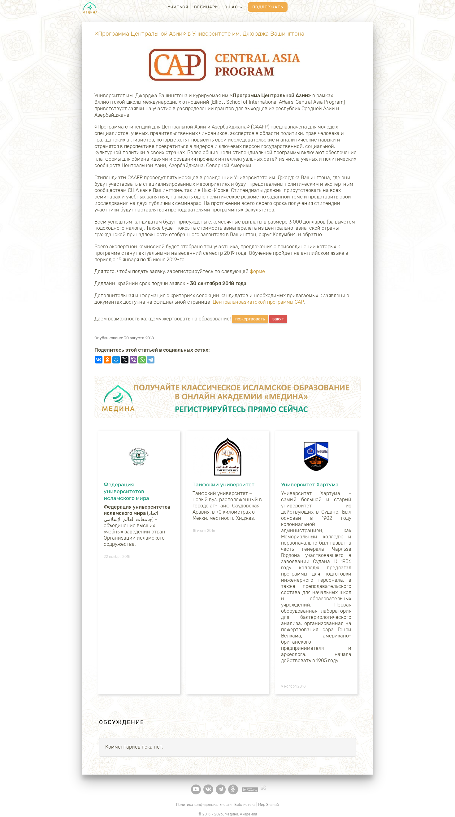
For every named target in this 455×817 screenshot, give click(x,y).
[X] (124, 359)
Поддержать (267, 7)
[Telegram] (150, 359)
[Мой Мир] (116, 359)
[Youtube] (196, 789)
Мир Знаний (268, 804)
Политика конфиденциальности (204, 804)
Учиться (178, 7)
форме (257, 271)
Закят (278, 319)
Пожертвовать (250, 319)
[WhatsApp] (142, 359)
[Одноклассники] (107, 359)
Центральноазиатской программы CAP (258, 302)
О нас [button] (231, 7)
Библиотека (244, 804)
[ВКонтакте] (98, 359)
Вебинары (206, 7)
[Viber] (133, 359)
